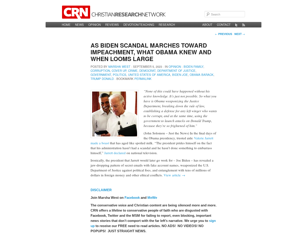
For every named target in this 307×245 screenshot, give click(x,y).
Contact (224, 24)
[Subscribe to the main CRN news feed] (243, 24)
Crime (133, 70)
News (79, 24)
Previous (223, 34)
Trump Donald (102, 79)
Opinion (94, 24)
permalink (142, 79)
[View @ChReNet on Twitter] (236, 24)
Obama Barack (202, 74)
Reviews (112, 24)
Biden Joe (180, 74)
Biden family (193, 66)
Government (101, 74)
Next (239, 34)
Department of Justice (176, 70)
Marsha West (119, 66)
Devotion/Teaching (138, 24)
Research (167, 24)
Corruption (100, 70)
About (207, 24)
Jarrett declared (115, 153)
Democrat (147, 70)
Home (66, 24)
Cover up (119, 70)
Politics (119, 74)
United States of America (149, 74)
